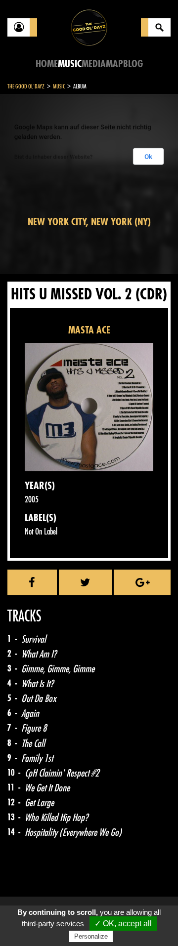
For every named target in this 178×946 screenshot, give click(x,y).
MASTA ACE (89, 330)
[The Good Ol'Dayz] (89, 27)
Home (47, 64)
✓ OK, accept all (123, 923)
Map (114, 64)
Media (94, 64)
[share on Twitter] (85, 582)
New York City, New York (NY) (89, 222)
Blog (133, 64)
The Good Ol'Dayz (25, 86)
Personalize (91, 936)
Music (70, 64)
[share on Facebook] (32, 582)
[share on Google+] (142, 582)
